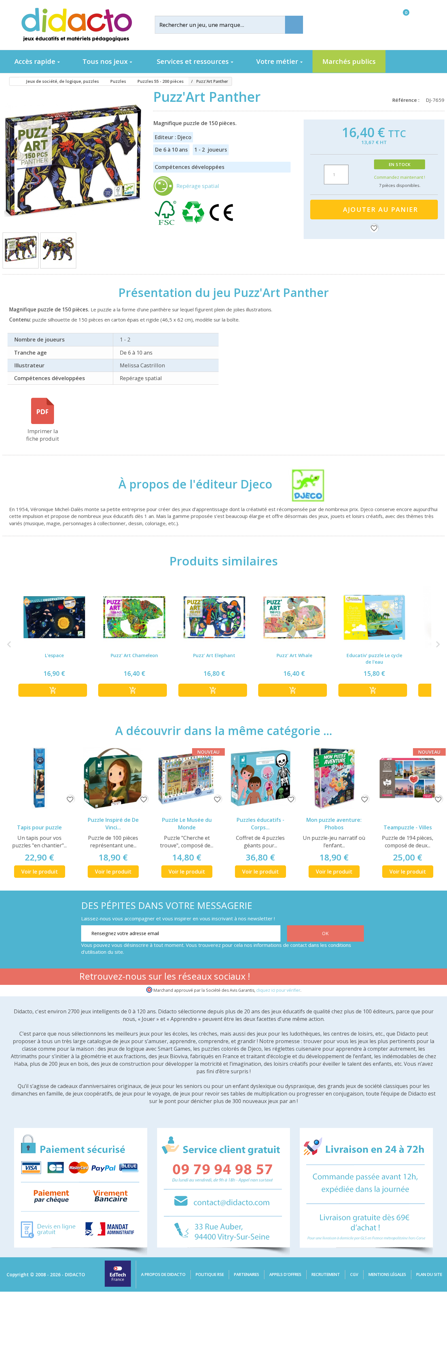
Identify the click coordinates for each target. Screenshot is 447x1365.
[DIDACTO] (76, 25)
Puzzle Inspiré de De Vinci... (113, 823)
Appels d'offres (285, 1274)
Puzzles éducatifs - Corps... (260, 823)
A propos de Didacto (163, 1274)
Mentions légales (387, 1274)
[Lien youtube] (316, 977)
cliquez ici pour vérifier (278, 990)
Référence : (407, 100)
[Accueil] (12, 81)
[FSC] (167, 223)
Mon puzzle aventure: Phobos (334, 823)
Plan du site (429, 1274)
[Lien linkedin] (357, 977)
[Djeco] (301, 484)
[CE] (221, 223)
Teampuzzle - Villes (408, 827)
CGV (354, 1274)
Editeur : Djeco (173, 137)
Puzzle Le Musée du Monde (187, 823)
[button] (9, 644)
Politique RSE (210, 1274)
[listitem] (54, 644)
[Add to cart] (52, 690)
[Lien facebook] (295, 977)
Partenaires (246, 1274)
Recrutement (326, 1274)
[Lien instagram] (337, 977)
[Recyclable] (194, 223)
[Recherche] (294, 25)
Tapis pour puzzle (39, 827)
